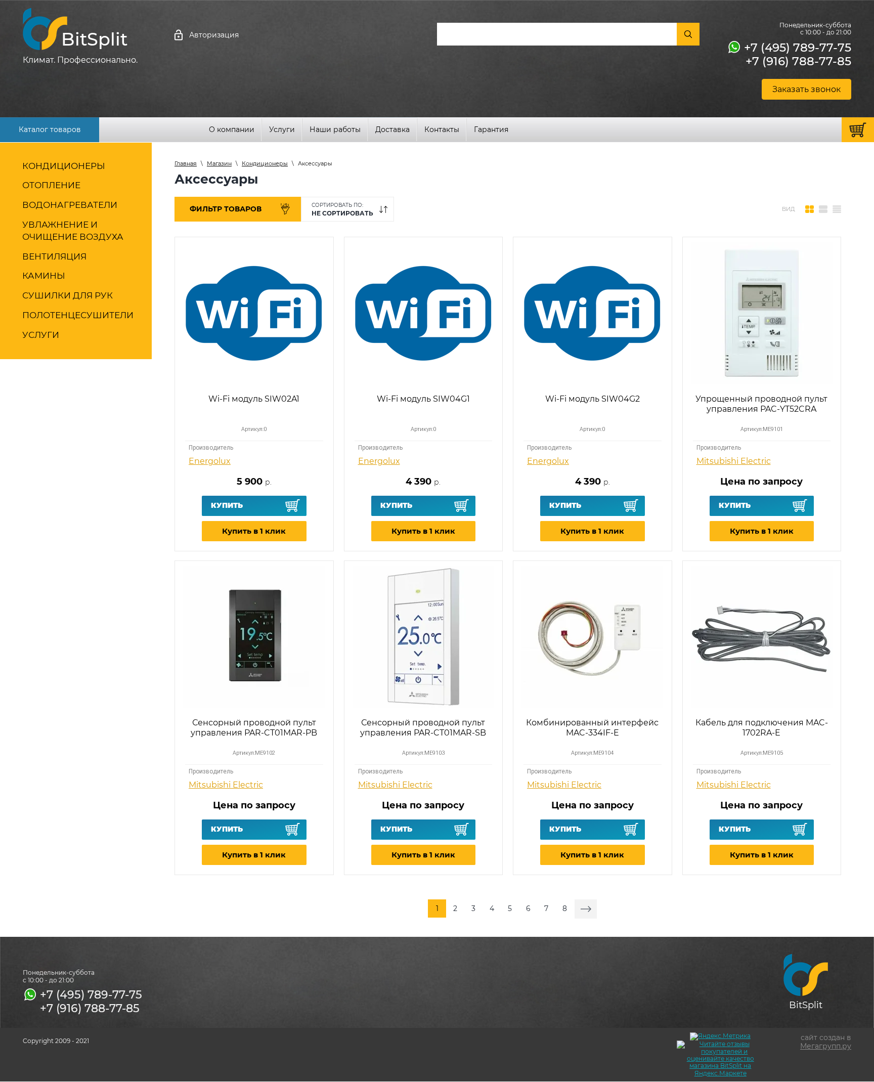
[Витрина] (809, 209)
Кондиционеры (265, 163)
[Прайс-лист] (837, 209)
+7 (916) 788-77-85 (798, 61)
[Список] (823, 209)
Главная (185, 163)
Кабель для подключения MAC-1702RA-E (761, 727)
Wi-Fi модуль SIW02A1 (253, 399)
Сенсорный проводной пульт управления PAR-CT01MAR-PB (254, 727)
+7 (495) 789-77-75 (797, 47)
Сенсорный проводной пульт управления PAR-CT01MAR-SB (423, 727)
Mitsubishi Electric (733, 461)
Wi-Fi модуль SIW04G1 (423, 399)
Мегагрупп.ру (825, 1046)
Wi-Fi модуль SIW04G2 (592, 399)
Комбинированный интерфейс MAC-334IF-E (592, 727)
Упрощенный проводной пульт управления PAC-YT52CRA (761, 403)
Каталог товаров (50, 129)
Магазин (219, 163)
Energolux (210, 461)
